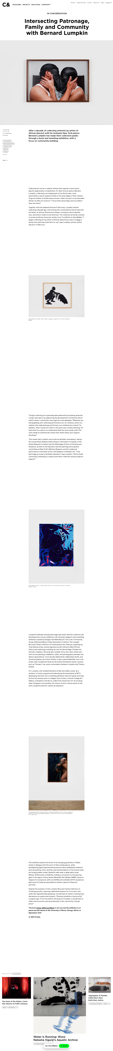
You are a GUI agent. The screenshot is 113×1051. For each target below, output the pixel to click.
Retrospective (12, 1007)
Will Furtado (8, 133)
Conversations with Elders (95, 1003)
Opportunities (81, 2)
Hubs (102, 2)
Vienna (105, 1003)
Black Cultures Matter (9, 143)
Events (90, 2)
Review (4, 1007)
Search (73, 2)
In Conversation (7, 140)
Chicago (6, 151)
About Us (96, 2)
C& (6, 4)
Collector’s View (7, 146)
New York (6, 148)
